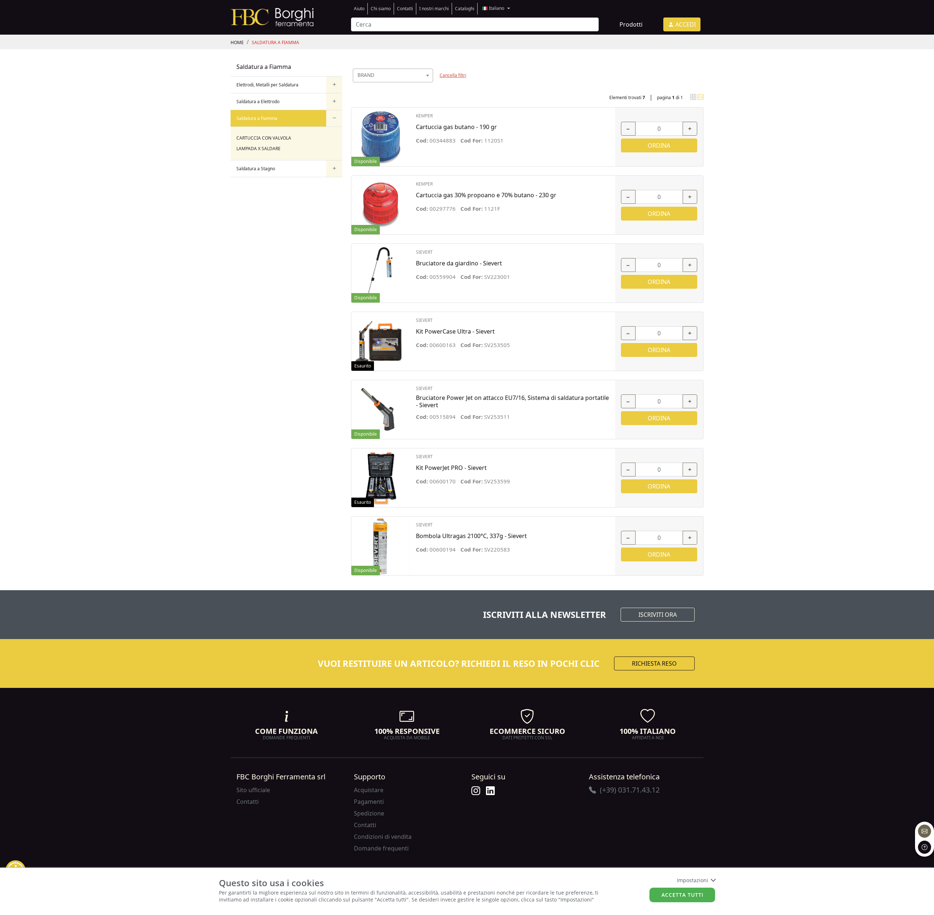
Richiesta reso (654, 663)
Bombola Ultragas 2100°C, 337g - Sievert (471, 536)
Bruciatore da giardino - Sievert (459, 263)
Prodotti (631, 24)
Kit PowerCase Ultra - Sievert (455, 331)
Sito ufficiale (253, 790)
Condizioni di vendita (383, 837)
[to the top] (924, 847)
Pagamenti (369, 802)
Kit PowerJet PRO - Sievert (451, 467)
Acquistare (368, 790)
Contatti (405, 8)
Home (237, 42)
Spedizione (369, 813)
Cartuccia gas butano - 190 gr (456, 127)
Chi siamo (381, 8)
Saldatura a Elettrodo (257, 101)
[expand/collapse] (334, 85)
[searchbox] (429, 84)
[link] (272, 16)
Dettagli (380, 133)
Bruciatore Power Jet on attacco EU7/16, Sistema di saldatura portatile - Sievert (512, 401)
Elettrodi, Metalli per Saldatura (267, 85)
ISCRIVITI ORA (657, 615)
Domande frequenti (381, 848)
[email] (924, 831)
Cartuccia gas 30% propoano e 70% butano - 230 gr (486, 195)
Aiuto (359, 8)
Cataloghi (464, 8)
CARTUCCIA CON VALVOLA (263, 138)
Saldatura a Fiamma (275, 42)
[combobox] (393, 75)
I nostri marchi (434, 8)
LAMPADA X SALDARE (258, 148)
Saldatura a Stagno (255, 169)
